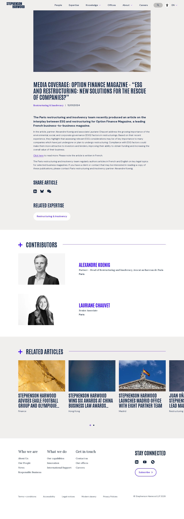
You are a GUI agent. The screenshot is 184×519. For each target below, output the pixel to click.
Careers (143, 5)
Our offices (82, 463)
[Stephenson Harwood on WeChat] (153, 462)
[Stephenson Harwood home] (16, 10)
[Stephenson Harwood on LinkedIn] (136, 462)
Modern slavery (89, 496)
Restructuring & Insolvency (48, 105)
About (129, 7)
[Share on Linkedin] (35, 191)
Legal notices (68, 496)
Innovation (53, 463)
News (21, 467)
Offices (112, 5)
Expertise (74, 5)
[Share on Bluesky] (42, 191)
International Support (59, 467)
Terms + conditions (27, 496)
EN (173, 5)
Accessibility (49, 496)
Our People (24, 463)
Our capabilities (55, 458)
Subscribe (144, 472)
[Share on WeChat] (49, 191)
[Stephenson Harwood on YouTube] (144, 462)
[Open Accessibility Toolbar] (167, 5)
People (58, 5)
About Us (23, 458)
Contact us (82, 458)
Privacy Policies (110, 496)
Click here (38, 155)
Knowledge (93, 7)
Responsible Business (29, 472)
